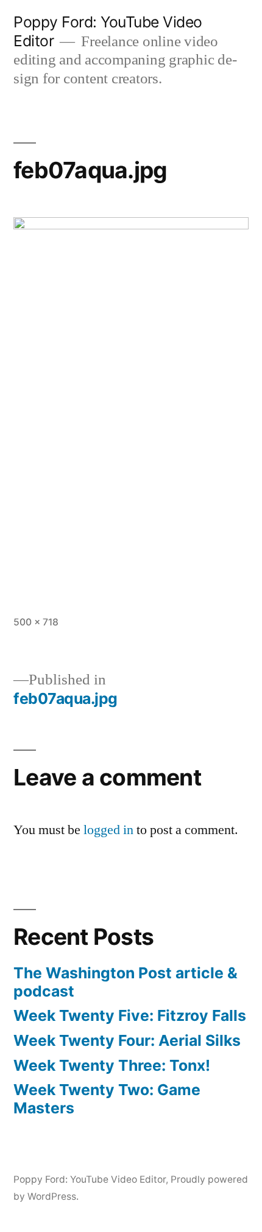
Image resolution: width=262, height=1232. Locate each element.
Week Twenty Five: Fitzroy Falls (129, 1015)
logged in (108, 829)
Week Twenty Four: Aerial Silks (127, 1040)
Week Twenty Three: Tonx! (111, 1065)
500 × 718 (35, 622)
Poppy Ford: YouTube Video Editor (89, 1179)
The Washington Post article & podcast (125, 982)
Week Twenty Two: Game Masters (106, 1099)
